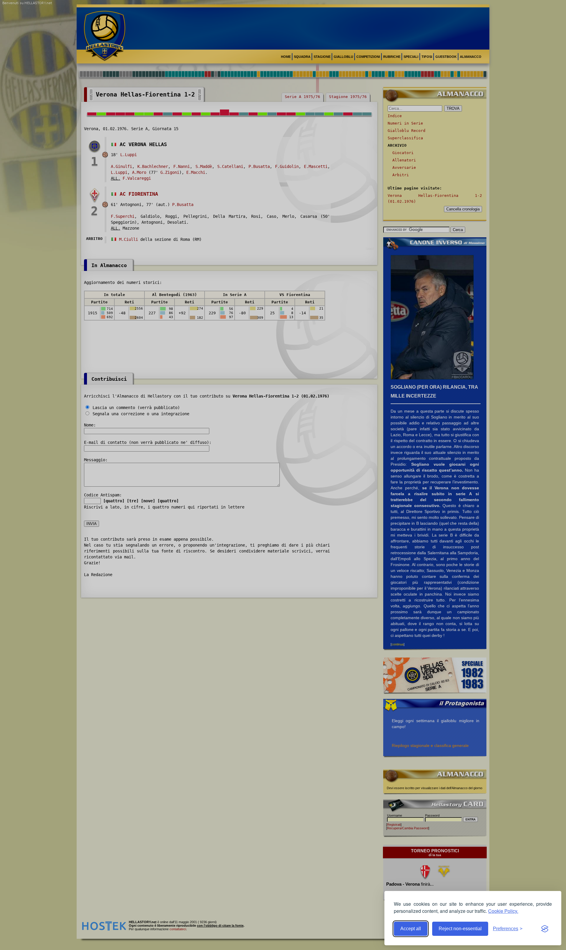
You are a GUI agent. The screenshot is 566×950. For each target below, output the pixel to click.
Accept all (410, 928)
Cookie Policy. (503, 911)
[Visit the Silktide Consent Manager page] (545, 929)
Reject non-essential (460, 928)
